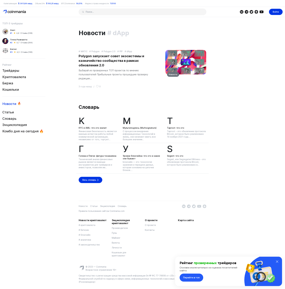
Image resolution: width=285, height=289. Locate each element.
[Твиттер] (251, 11)
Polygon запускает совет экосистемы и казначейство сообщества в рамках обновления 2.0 (111, 60)
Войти (276, 12)
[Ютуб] (261, 11)
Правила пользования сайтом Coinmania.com (102, 211)
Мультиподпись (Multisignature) (140, 128)
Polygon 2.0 (109, 51)
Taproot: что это (175, 128)
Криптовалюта (14, 77)
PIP (121, 51)
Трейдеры (10, 70)
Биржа (7, 83)
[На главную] (14, 11)
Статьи (8, 112)
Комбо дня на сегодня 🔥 (22, 131)
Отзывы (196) (26, 52)
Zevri (12, 30)
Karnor (13, 49)
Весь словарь (89, 180)
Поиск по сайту (83, 12)
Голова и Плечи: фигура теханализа (97, 156)
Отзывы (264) (26, 42)
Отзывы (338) (26, 33)
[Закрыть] (277, 261)
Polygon (95, 51)
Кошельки (10, 89)
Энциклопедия (14, 125)
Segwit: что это (175, 156)
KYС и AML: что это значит (93, 128)
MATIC (84, 51)
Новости (9, 104)
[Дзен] (256, 11)
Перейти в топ (191, 277)
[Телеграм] (246, 11)
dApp (129, 51)
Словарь (9, 118)
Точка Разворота (18, 39)
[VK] (241, 11)
